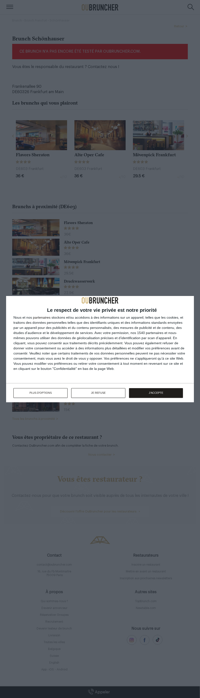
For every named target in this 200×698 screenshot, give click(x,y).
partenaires (41, 317)
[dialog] (100, 349)
